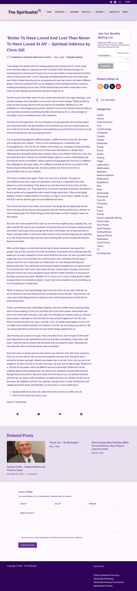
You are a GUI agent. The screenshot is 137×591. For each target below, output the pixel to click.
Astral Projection (105, 122)
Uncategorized (104, 253)
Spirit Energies (104, 228)
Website (92, 504)
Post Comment (27, 545)
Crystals (101, 136)
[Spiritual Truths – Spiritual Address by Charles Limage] (26, 452)
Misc (99, 186)
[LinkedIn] (81, 414)
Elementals (102, 143)
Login (127, 2)
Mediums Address (75, 57)
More (125, 12)
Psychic (100, 214)
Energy (100, 147)
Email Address (112, 55)
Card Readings (104, 129)
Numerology (103, 193)
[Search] (120, 2)
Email (58, 504)
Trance (100, 246)
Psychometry (103, 221)
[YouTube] (115, 2)
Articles (86, 12)
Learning (74, 12)
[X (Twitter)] (39, 414)
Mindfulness (102, 182)
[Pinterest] (60, 414)
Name (23, 504)
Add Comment (27, 513)
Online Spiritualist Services (106, 575)
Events (100, 150)
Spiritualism (102, 239)
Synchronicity (103, 242)
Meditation (102, 172)
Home (49, 12)
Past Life (101, 200)
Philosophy (102, 203)
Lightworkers (103, 165)
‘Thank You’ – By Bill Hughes (64, 442)
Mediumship (103, 179)
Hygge (100, 161)
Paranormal (102, 196)
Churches (59, 12)
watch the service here (36, 395)
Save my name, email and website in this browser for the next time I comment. (52, 537)
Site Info (99, 12)
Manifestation (103, 168)
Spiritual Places (104, 235)
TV (98, 250)
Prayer (100, 211)
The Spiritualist (108, 100)
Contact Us (114, 12)
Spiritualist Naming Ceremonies (109, 582)
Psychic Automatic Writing (109, 218)
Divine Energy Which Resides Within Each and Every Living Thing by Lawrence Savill (110, 445)
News (99, 189)
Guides (100, 154)
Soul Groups (103, 225)
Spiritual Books (104, 232)
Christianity (102, 133)
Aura (99, 126)
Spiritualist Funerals (103, 586)
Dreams (100, 140)
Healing (100, 157)
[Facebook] (111, 2)
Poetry (100, 207)
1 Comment (32, 474)
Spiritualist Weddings (104, 579)
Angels (100, 115)
